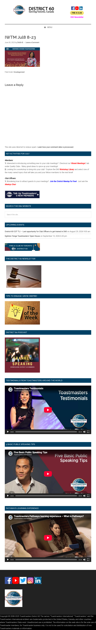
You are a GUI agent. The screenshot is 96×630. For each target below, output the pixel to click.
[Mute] (84, 432)
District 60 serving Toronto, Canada (34, 10)
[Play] (8, 432)
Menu (49, 27)
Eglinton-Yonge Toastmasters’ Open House (22, 236)
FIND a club (77, 13)
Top (90, 624)
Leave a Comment (32, 42)
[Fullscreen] (88, 432)
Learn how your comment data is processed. (55, 147)
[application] (48, 410)
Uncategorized (19, 72)
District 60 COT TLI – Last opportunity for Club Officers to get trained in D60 (36, 231)
